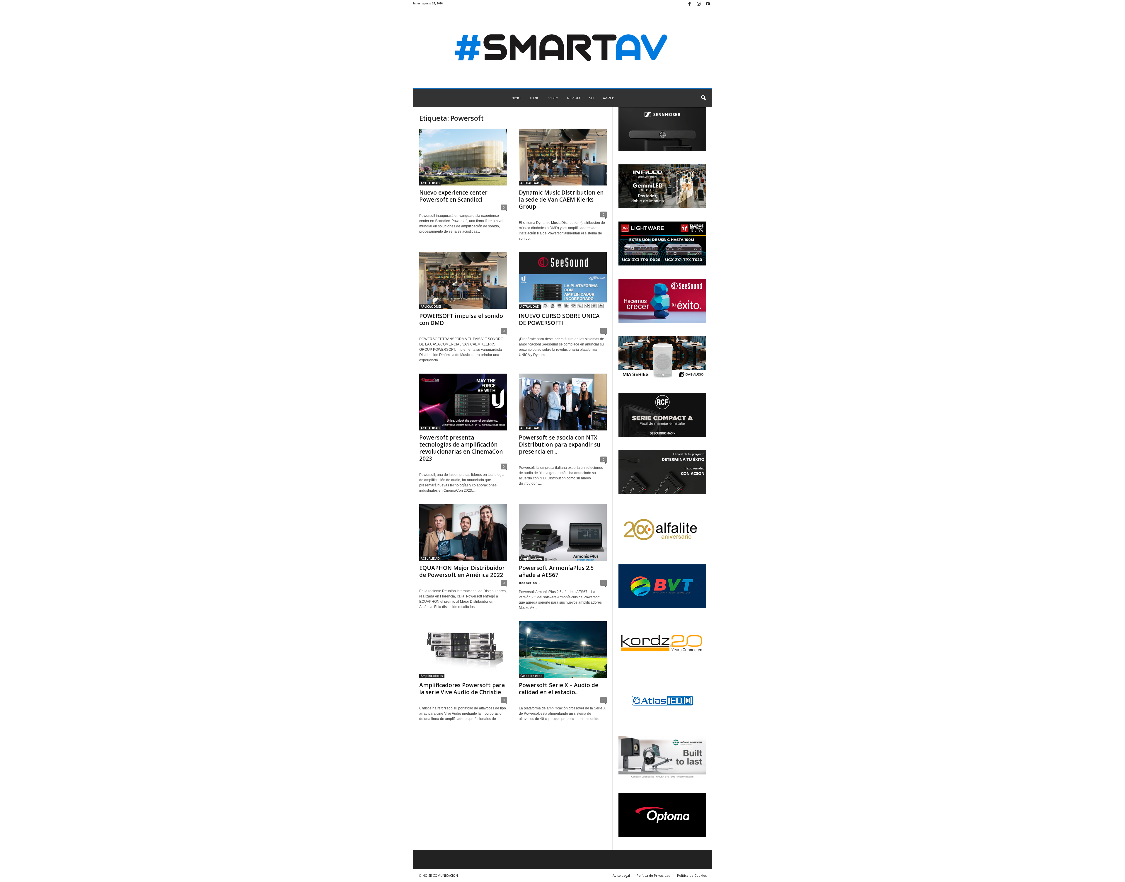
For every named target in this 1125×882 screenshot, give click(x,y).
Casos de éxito (531, 676)
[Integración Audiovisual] (562, 48)
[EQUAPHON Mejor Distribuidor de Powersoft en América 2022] (463, 532)
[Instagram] (698, 4)
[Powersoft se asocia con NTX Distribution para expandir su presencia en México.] (563, 402)
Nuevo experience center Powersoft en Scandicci (453, 196)
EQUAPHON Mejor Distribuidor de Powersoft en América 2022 (462, 571)
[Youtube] (707, 4)
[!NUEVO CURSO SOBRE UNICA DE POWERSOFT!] (563, 280)
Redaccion (528, 582)
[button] (703, 98)
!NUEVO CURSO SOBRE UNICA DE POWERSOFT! (559, 319)
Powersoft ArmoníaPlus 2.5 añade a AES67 (556, 571)
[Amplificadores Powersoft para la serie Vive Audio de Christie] (463, 649)
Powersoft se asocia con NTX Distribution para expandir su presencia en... (559, 444)
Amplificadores (531, 558)
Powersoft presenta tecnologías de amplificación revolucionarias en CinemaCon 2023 (461, 448)
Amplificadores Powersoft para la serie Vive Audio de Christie (462, 688)
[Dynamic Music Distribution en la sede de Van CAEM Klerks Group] (563, 157)
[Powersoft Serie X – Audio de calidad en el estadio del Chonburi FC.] (563, 649)
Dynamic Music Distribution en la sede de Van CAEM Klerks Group (561, 199)
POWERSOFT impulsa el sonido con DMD (461, 319)
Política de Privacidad (653, 875)
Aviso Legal (621, 875)
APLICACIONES (431, 306)
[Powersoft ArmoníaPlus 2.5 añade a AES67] (563, 532)
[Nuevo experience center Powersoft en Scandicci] (463, 157)
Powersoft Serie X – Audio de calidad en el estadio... (558, 688)
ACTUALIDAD (430, 183)
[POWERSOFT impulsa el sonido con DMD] (463, 280)
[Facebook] (689, 4)
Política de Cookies (692, 875)
